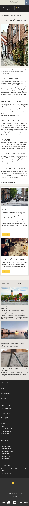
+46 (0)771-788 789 (14, 490)
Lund (11, 15)
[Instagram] (16, 496)
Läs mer (6, 234)
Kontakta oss (5, 433)
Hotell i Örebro (5, 461)
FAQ (2, 401)
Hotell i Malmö (5, 456)
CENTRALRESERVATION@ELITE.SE (14, 493)
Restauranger (5, 396)
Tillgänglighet (5, 436)
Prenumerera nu (6, 473)
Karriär (3, 423)
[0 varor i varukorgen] (22, 2)
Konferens (4, 388)
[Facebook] (13, 496)
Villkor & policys (6, 413)
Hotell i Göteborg (6, 448)
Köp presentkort (5, 393)
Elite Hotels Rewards (7, 391)
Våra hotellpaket (6, 408)
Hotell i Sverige (5, 443)
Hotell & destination (7, 386)
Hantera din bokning (7, 411)
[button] (2, 2)
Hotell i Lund (5, 453)
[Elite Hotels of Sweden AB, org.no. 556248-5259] (14, 2)
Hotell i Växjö (5, 458)
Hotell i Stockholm (6, 446)
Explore (7, 15)
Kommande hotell (6, 431)
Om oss (3, 421)
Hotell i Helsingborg (7, 451)
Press (2, 426)
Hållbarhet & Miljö (6, 428)
